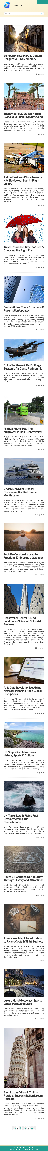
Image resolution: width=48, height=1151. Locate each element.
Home (12, 1149)
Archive (18, 1149)
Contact (35, 1149)
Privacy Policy (26, 1149)
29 (32, 1128)
